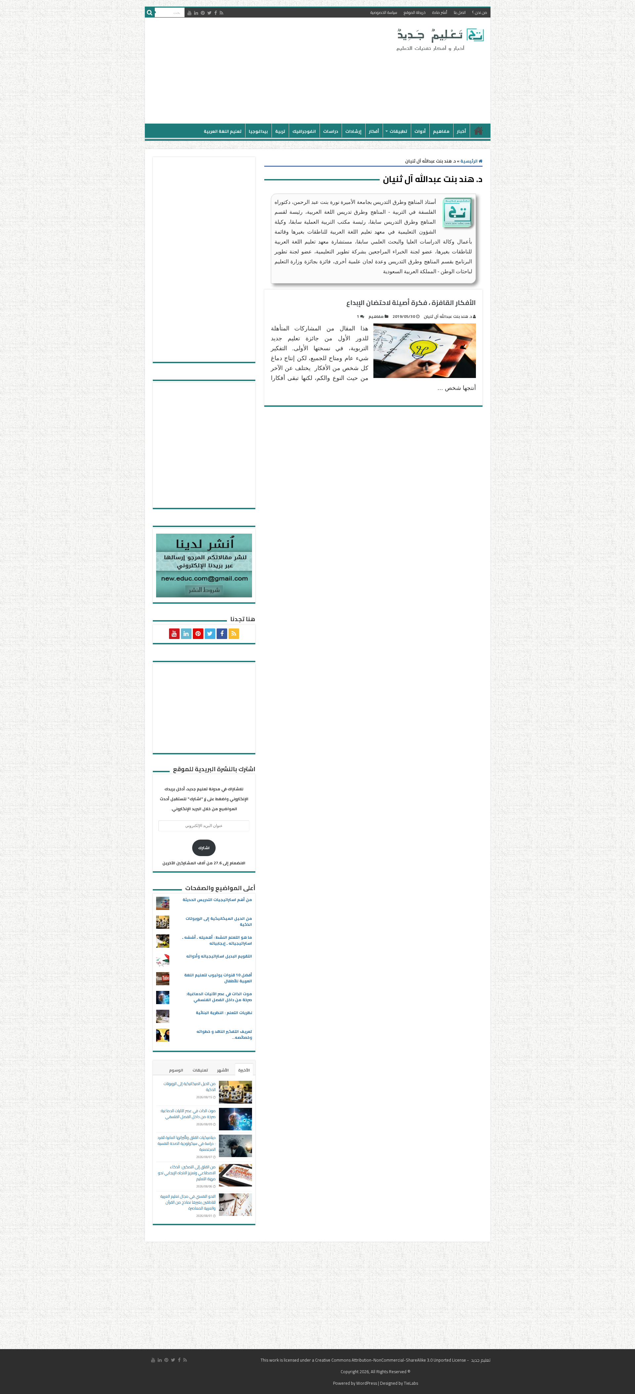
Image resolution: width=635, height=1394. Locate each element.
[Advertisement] (270, 70)
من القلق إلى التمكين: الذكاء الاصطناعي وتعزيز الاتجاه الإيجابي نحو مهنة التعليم (187, 1173)
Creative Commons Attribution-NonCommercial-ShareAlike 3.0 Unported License (390, 1360)
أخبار (461, 131)
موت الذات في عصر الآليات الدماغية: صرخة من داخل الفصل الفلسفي (219, 996)
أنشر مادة (439, 12)
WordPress (366, 1383)
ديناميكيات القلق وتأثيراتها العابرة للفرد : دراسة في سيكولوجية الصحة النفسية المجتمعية (186, 1143)
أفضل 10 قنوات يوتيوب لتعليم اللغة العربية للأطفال (218, 978)
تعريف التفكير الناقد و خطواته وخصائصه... (224, 1034)
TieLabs (411, 1383)
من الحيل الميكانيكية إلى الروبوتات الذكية (219, 921)
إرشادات (353, 131)
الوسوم (176, 1070)
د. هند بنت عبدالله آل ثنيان (448, 316)
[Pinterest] (202, 13)
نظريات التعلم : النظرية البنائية (224, 1012)
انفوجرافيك (304, 131)
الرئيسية (478, 130)
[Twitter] (209, 13)
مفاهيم (441, 131)
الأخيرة (244, 1070)
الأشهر (223, 1070)
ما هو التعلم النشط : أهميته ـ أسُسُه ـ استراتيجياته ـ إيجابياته (217, 940)
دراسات (330, 131)
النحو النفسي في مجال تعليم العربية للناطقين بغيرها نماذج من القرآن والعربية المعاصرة (188, 1202)
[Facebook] (216, 13)
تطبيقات (398, 131)
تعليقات (200, 1070)
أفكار (374, 131)
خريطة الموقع (415, 12)
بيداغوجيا (258, 131)
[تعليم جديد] (439, 39)
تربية (280, 131)
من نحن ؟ (479, 12)
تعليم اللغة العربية (222, 131)
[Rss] (221, 13)
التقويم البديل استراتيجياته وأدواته (219, 956)
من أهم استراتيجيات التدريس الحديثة (217, 899)
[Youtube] (189, 13)
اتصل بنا (460, 12)
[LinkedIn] (196, 13)
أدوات (420, 131)
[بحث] (150, 13)
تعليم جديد (480, 1360)
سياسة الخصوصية (383, 12)
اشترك (204, 847)
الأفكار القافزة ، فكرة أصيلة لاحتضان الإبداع (411, 302)
